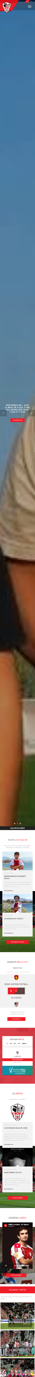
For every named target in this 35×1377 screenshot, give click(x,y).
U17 (19, 1043)
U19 (15, 1043)
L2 (7, 1043)
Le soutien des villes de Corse (15, 1128)
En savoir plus (21, 418)
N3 (10, 1043)
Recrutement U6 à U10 (12, 1172)
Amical (24, 1043)
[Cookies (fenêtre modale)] (31, 1374)
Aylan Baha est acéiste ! (13, 919)
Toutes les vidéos (16, 1275)
